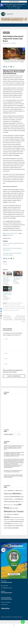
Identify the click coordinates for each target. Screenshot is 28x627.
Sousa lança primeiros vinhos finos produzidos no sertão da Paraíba (13, 471)
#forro (14, 490)
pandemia (16, 514)
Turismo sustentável (12, 528)
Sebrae (9, 521)
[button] (1, 5)
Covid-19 (6, 501)
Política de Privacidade (5, 602)
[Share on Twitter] (9, 67)
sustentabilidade (7, 523)
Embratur (6, 504)
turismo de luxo (15, 310)
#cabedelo (6, 490)
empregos (13, 303)
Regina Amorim (7, 519)
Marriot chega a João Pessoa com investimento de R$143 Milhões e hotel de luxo (7, 279)
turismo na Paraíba (15, 525)
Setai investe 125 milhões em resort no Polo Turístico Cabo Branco (7, 293)
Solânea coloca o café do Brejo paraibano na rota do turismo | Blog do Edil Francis (14, 446)
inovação (16, 504)
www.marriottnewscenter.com (11, 233)
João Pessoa (18, 306)
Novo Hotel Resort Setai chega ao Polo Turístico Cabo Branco (17, 278)
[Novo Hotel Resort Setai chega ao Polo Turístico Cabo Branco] (17, 273)
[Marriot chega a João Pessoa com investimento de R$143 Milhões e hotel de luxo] (7, 273)
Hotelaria (6, 32)
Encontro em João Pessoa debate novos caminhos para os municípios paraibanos (13, 466)
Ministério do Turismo (14, 511)
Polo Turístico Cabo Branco (9, 308)
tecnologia (20, 523)
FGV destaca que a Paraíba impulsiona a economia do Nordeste (8, 317)
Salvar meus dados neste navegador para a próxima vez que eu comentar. (13, 371)
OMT (12, 514)
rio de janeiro (16, 519)
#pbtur (10, 493)
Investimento (5, 306)
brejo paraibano (15, 496)
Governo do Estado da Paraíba (13, 304)
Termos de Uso (4, 604)
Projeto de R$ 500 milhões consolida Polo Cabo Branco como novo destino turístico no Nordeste (13, 476)
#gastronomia (19, 490)
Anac (22, 493)
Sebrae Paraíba (14, 521)
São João (13, 523)
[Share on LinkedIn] (6, 67)
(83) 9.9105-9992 (4, 585)
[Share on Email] (11, 67)
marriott (23, 306)
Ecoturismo (21, 501)
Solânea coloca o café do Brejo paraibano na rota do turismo (12, 448)
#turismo (9, 303)
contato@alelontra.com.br (6, 587)
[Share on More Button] (14, 625)
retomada (12, 519)
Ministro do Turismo (14, 508)
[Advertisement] (14, 410)
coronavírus (19, 499)
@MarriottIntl (10, 235)
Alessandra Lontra (6, 43)
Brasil (10, 496)
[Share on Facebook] (4, 67)
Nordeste (9, 514)
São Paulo (16, 523)
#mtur (6, 494)
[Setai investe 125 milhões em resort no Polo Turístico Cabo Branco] (7, 288)
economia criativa (14, 501)
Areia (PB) (6, 496)
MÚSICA (5, 514)
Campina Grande (8, 499)
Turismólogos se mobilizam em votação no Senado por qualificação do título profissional (14, 453)
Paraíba (7, 517)
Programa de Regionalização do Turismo (17, 517)
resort (10, 310)
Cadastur (22, 496)
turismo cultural (7, 525)
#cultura (10, 490)
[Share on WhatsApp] (13, 67)
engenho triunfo (11, 504)
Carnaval (13, 499)
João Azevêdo (12, 306)
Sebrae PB (21, 521)
